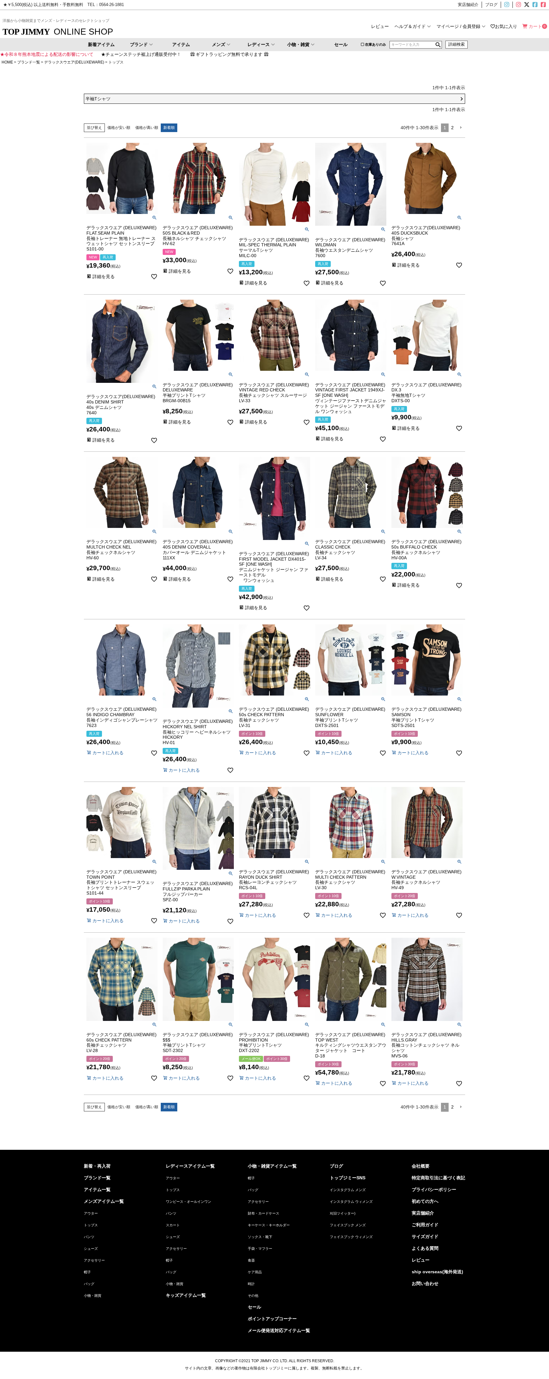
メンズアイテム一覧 (104, 1201)
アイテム (181, 44)
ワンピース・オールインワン (188, 1201)
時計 (251, 1284)
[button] (460, 127)
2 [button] (452, 127)
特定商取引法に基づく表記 (438, 1177)
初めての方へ (425, 1201)
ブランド (139, 44)
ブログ (336, 1166)
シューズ (91, 1248)
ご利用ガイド (425, 1224)
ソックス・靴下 (260, 1237)
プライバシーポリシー (434, 1189)
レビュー (380, 26)
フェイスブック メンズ (348, 1225)
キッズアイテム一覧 (186, 1295)
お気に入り (506, 26)
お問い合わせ (425, 1283)
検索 (438, 44)
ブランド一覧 (28, 62)
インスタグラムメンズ (509, 4)
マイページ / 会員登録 (458, 26)
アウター (91, 1213)
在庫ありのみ (375, 44)
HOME (7, 62)
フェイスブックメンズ (534, 4)
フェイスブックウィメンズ (545, 4)
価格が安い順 (118, 127)
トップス (91, 1225)
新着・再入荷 (97, 1166)
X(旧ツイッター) (526, 4)
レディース (258, 44)
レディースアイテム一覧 (190, 1166)
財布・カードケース (263, 1213)
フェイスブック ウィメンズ (351, 1237)
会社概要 (421, 1166)
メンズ (218, 44)
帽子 (87, 1272)
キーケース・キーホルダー (269, 1225)
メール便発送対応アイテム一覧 (279, 1330)
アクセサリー (94, 1260)
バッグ (89, 1284)
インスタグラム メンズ (348, 1190)
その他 (253, 1295)
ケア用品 (255, 1272)
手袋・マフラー (260, 1248)
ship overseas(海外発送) (437, 1271)
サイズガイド (425, 1236)
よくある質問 (425, 1248)
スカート (173, 1225)
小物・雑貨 (298, 44)
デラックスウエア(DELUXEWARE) (74, 62)
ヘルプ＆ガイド (410, 26)
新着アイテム (101, 44)
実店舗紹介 (423, 1213)
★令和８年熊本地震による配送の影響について (46, 54)
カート (535, 26)
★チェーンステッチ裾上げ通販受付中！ (141, 54)
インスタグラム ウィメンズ (351, 1201)
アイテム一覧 (97, 1189)
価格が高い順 (146, 127)
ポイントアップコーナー (272, 1318)
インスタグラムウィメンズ (517, 4)
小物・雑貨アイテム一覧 (272, 1166)
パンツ (89, 1237)
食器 (251, 1260)
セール (341, 44)
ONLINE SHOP (58, 32)
